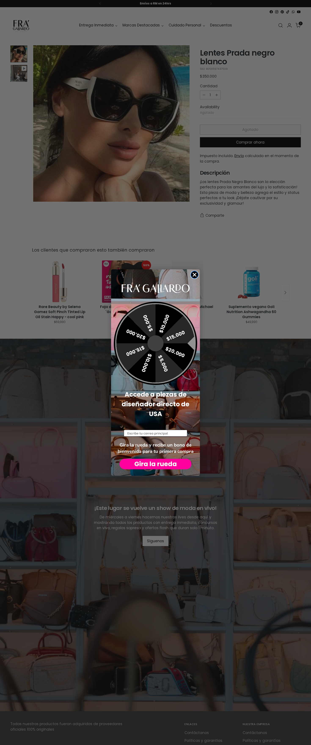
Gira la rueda (155, 463)
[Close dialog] (194, 274)
